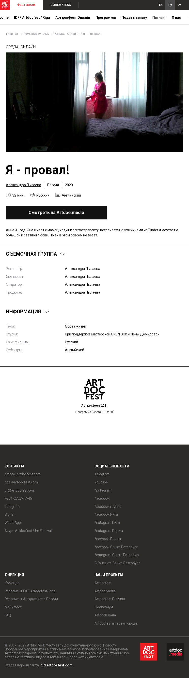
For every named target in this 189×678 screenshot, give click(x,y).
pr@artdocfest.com (20, 490)
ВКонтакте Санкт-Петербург (117, 563)
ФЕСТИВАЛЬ (26, 5)
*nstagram (102, 490)
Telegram (102, 474)
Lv (179, 5)
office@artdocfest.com (23, 474)
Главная (12, 33)
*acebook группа (107, 507)
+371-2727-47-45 (18, 498)
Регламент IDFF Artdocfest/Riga (30, 591)
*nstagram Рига (107, 523)
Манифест (13, 607)
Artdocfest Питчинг (110, 599)
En (160, 5)
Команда (12, 583)
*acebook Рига (106, 514)
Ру (170, 5)
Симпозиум (103, 607)
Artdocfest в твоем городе (115, 623)
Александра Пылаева (23, 185)
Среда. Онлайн (67, 33)
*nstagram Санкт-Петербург (117, 555)
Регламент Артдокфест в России (31, 599)
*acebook (102, 498)
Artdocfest (102, 583)
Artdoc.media (105, 591)
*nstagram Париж (108, 531)
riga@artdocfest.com (21, 482)
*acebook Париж (107, 539)
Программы (105, 17)
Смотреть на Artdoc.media (56, 212)
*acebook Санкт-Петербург (116, 547)
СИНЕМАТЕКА (60, 5)
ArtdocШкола (105, 615)
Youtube (101, 482)
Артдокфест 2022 (37, 33)
